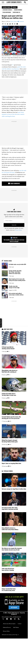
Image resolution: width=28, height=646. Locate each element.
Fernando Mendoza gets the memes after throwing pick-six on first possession (11, 417)
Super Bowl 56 (16, 12)
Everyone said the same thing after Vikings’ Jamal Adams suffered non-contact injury (15, 272)
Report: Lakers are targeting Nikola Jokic (11, 463)
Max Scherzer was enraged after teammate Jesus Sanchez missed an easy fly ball (12, 549)
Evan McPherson (7, 12)
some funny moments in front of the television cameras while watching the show (13, 114)
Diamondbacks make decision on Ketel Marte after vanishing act (9, 371)
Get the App (14, 607)
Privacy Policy (18, 230)
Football (14, 7)
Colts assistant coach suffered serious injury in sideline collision (16, 294)
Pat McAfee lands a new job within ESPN (17, 264)
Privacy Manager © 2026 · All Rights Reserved (11, 616)
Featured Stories (6, 7)
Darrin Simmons (18, 10)
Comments (21, 21)
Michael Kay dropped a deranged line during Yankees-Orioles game (10, 441)
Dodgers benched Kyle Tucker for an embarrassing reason (9, 589)
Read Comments (15, 183)
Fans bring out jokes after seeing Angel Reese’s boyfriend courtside (10, 508)
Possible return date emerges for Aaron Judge (14, 286)
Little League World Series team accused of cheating (8, 569)
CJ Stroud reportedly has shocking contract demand (8, 347)
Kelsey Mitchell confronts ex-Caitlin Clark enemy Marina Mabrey (10, 528)
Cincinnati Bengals (7, 10)
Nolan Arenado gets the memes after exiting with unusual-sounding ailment (17, 279)
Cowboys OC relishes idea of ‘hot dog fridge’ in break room (9, 394)
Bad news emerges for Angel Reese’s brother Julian (14, 489)
